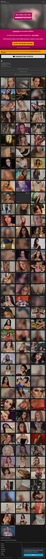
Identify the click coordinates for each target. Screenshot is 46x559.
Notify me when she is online (23, 68)
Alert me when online (23, 43)
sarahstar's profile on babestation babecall (23, 74)
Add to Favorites (23, 71)
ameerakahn (35, 35)
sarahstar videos (24, 56)
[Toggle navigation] (43, 2)
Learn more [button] (35, 551)
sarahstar (16, 31)
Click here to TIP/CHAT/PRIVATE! (23, 47)
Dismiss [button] (33, 554)
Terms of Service (20, 557)
